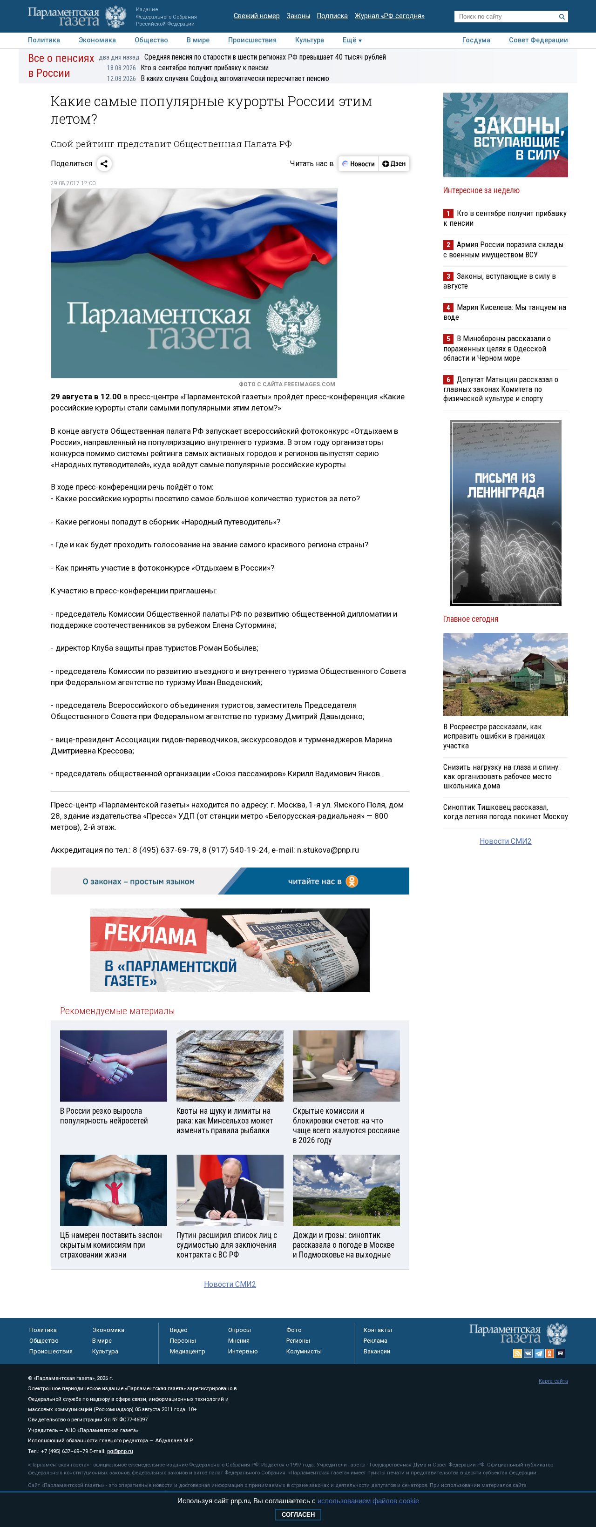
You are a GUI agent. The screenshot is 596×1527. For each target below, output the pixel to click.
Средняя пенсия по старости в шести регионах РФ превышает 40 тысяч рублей (242, 57)
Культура (309, 40)
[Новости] (359, 163)
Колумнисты (304, 1351)
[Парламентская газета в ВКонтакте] (528, 1353)
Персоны (183, 1340)
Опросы (239, 1329)
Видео (179, 1329)
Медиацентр (187, 1351)
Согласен (298, 1514)
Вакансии (377, 1351)
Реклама (375, 1340)
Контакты (378, 1329)
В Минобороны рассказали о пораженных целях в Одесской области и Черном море (497, 348)
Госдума (476, 40)
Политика (44, 40)
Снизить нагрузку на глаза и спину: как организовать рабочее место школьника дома (501, 776)
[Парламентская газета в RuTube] (560, 1353)
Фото (294, 1329)
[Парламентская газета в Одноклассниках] (550, 1353)
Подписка (332, 16)
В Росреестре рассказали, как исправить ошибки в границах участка (494, 736)
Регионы (298, 1340)
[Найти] (562, 17)
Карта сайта (553, 1381)
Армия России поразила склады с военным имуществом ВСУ (503, 249)
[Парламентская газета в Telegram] (539, 1353)
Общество (151, 40)
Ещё (349, 40)
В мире (198, 40)
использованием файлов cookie (368, 1501)
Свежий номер (257, 16)
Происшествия (252, 40)
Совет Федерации (538, 40)
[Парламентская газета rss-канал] (517, 1353)
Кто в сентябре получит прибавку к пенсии (188, 67)
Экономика (97, 40)
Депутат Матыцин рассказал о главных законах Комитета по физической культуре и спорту (500, 389)
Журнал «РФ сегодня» (390, 16)
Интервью (243, 1351)
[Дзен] (393, 163)
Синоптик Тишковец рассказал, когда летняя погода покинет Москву (505, 811)
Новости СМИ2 (230, 1284)
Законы (298, 16)
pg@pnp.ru (120, 1451)
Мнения (239, 1340)
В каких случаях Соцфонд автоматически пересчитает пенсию (218, 78)
